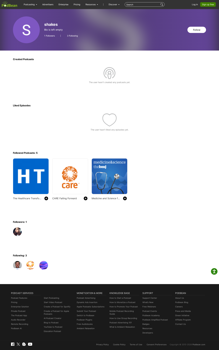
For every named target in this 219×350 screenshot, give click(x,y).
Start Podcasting (51, 298)
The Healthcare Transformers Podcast (27, 198)
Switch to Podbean (85, 315)
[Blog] (24, 344)
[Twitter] (18, 344)
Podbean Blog (181, 302)
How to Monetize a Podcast (122, 302)
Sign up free (208, 4)
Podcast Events (149, 311)
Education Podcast (52, 331)
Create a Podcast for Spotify (57, 306)
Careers (179, 306)
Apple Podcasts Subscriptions (90, 306)
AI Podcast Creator (52, 318)
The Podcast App (19, 315)
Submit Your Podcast (86, 311)
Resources (147, 328)
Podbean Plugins (84, 320)
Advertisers (47, 4)
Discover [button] (113, 4)
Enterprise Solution (20, 306)
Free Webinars (149, 306)
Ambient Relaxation (86, 328)
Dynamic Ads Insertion (87, 302)
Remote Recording (19, 324)
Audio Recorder (18, 320)
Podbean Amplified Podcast (155, 320)
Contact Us (180, 324)
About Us (179, 298)
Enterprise (63, 4)
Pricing (77, 4)
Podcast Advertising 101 (121, 322)
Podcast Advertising (86, 298)
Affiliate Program (183, 320)
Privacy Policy (102, 344)
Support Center (149, 298)
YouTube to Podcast (53, 327)
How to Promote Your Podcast (124, 306)
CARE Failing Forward (64, 198)
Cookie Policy (119, 344)
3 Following (72, 36)
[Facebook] (12, 344)
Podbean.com (198, 344)
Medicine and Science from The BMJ (106, 198)
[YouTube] (30, 344)
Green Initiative (182, 315)
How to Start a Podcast (120, 298)
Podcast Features (19, 298)
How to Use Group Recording (123, 318)
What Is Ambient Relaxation (122, 327)
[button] (30, 4)
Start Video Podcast (53, 302)
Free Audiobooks (85, 324)
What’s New (147, 302)
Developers (147, 333)
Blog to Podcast (51, 322)
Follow (196, 29)
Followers (49, 36)
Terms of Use (136, 344)
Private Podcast (18, 311)
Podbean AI (16, 328)
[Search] (162, 4)
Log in (195, 4)
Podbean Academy (151, 315)
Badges (145, 324)
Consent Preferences (157, 344)
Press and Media (183, 311)
